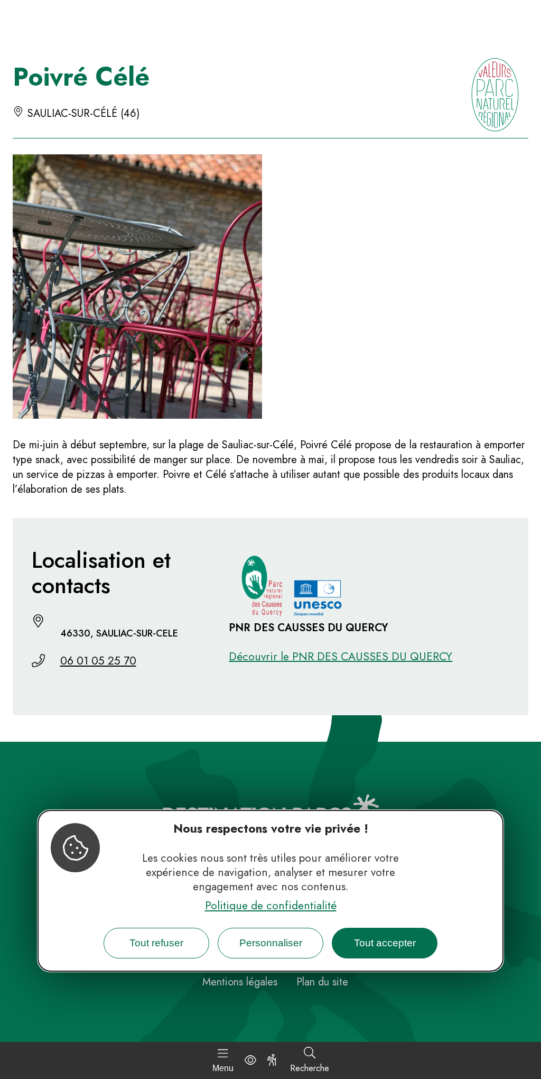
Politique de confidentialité (271, 906)
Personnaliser (270, 942)
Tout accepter (385, 942)
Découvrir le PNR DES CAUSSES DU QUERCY (340, 657)
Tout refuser (156, 942)
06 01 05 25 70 (98, 661)
